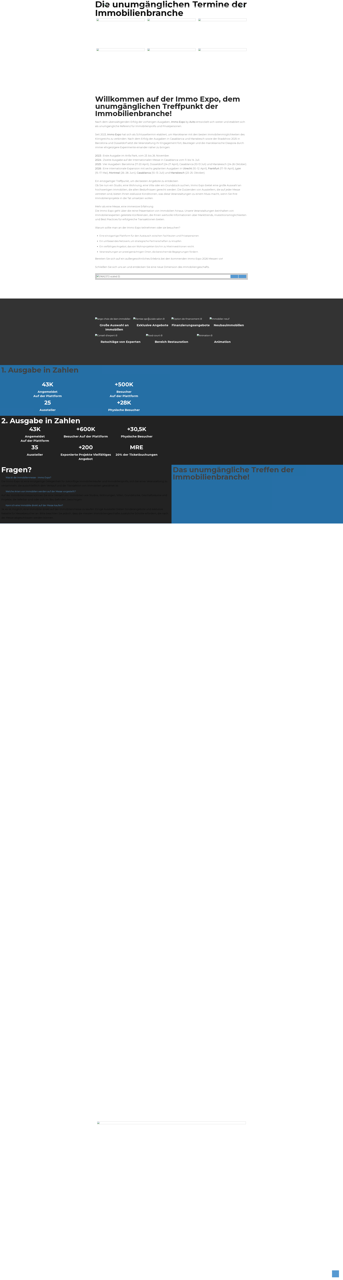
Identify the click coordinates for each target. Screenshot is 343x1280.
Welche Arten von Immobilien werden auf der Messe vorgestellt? (41, 491)
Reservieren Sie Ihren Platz (152, 6)
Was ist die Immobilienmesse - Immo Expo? (28, 477)
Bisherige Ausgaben (225, 6)
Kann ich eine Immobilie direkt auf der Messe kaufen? (34, 505)
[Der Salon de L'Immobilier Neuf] (105, 4)
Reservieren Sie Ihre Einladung (190, 6)
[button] (234, 275)
